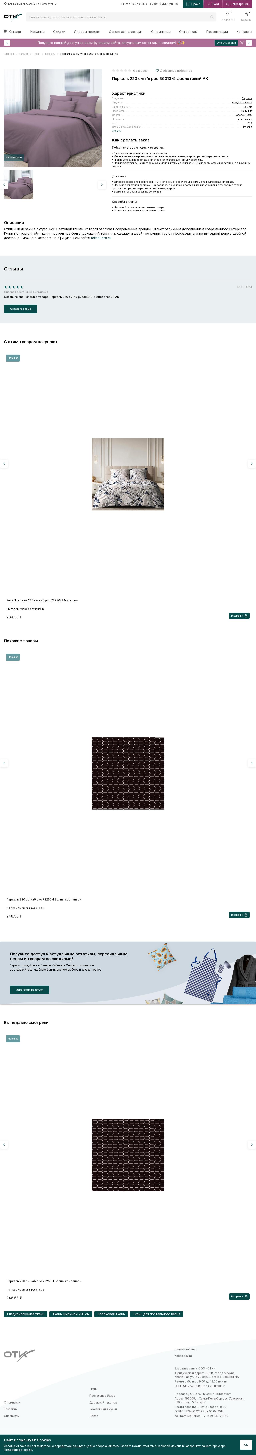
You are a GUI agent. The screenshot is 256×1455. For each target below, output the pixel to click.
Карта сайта (183, 1355)
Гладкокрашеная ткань (25, 1314)
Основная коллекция (125, 32)
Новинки (37, 32)
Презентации (217, 32)
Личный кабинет (186, 1349)
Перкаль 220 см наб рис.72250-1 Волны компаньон (43, 899)
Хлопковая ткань (111, 1314)
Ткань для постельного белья (156, 1314)
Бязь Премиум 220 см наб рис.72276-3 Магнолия (42, 600)
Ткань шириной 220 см (70, 1314)
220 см (248, 106)
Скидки (59, 32)
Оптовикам (188, 32)
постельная (245, 119)
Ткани (93, 1388)
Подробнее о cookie (18, 1449)
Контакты (244, 32)
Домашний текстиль (103, 1402)
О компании (161, 32)
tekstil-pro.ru (101, 238)
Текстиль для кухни (103, 1409)
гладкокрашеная (242, 102)
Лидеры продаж (87, 32)
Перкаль (247, 98)
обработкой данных (69, 1446)
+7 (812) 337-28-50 (164, 4)
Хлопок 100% (244, 114)
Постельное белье (102, 1395)
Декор (93, 1416)
